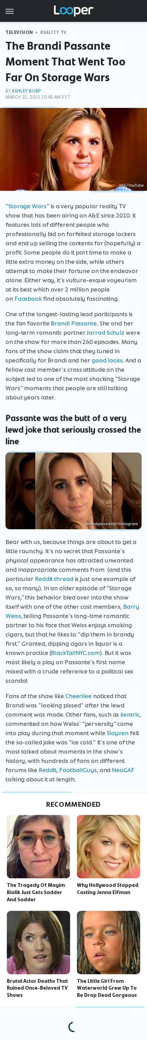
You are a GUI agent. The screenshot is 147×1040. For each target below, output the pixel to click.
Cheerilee (78, 696)
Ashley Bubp (26, 91)
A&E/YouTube (131, 185)
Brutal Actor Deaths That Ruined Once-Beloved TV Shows (37, 988)
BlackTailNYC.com (75, 653)
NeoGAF (123, 770)
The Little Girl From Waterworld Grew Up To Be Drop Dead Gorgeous (107, 988)
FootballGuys (78, 770)
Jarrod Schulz (105, 333)
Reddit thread (54, 579)
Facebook (28, 299)
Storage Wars (27, 206)
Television (19, 32)
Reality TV (53, 32)
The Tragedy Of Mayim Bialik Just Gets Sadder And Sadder (36, 892)
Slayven (118, 733)
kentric (129, 714)
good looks (107, 360)
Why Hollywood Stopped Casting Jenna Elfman (107, 889)
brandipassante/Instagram (111, 524)
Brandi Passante (74, 323)
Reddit (47, 770)
